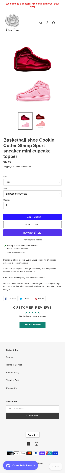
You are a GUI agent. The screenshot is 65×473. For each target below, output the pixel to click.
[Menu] (60, 23)
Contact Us (11, 388)
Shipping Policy (13, 380)
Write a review (33, 324)
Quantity (6, 200)
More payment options (32, 240)
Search (9, 357)
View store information (16, 252)
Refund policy (12, 372)
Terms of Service (14, 365)
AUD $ (31, 434)
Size (5, 177)
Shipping (7, 166)
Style (5, 188)
